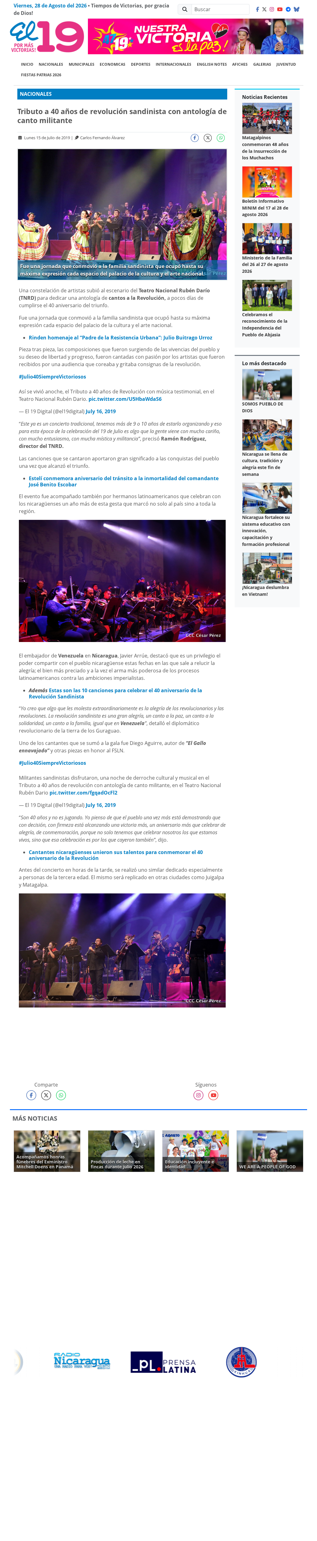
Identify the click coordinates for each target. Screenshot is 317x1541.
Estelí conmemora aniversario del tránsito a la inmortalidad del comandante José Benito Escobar (124, 481)
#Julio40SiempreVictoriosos (52, 376)
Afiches (240, 64)
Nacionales (51, 64)
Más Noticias (34, 1118)
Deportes (140, 64)
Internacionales (173, 64)
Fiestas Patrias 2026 (41, 74)
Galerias (262, 64)
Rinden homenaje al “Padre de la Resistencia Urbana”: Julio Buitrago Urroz (120, 337)
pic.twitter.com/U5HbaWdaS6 (125, 399)
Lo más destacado (264, 363)
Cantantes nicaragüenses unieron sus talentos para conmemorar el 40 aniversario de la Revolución (116, 855)
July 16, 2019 (101, 411)
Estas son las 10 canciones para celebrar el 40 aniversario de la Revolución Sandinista (115, 693)
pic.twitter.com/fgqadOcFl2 (83, 792)
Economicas (112, 64)
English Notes (212, 64)
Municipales (81, 64)
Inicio (27, 64)
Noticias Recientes (265, 97)
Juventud (286, 64)
